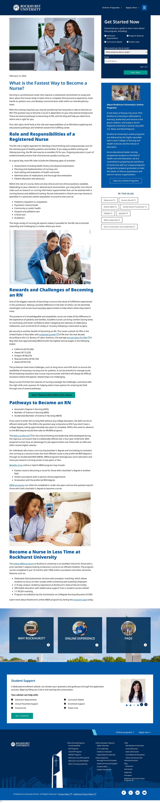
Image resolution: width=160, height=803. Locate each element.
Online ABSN (109, 207)
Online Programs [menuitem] (111, 7)
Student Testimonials (104, 770)
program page (80, 599)
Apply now (144, 732)
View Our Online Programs (126, 180)
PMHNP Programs (74, 755)
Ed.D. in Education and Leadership (118, 226)
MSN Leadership (111, 220)
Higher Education (103, 746)
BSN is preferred (21, 435)
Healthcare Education (104, 752)
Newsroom (108, 200)
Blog (125, 764)
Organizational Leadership (106, 755)
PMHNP (107, 213)
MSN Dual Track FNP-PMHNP (78, 761)
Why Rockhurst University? (135, 746)
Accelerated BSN (74, 746)
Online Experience (102, 758)
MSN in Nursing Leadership (77, 764)
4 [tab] (138, 706)
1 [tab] (127, 706)
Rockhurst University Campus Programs (134, 779)
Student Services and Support (107, 764)
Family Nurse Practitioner (133, 207)
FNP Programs (73, 749)
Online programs (124, 732)
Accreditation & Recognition (135, 755)
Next (146, 704)
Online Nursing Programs (76, 743)
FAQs (126, 743)
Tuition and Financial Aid (134, 758)
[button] (22, 716)
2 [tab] (131, 706)
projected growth (47, 334)
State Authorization (132, 752)
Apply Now (128, 772)
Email (106, 57)
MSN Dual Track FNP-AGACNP (78, 758)
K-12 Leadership (102, 749)
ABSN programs (16, 485)
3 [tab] (135, 706)
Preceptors (128, 775)
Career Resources (132, 749)
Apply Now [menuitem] (131, 7)
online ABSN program (23, 563)
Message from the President (107, 760)
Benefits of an (15, 465)
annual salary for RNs (77, 337)
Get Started (128, 769)
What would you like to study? (116, 48)
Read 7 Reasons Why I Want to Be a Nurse (52, 395)
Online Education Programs (105, 743)
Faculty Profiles (102, 767)
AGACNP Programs (75, 752)
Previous (141, 704)
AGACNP (122, 213)
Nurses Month (127, 200)
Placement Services (131, 760)
